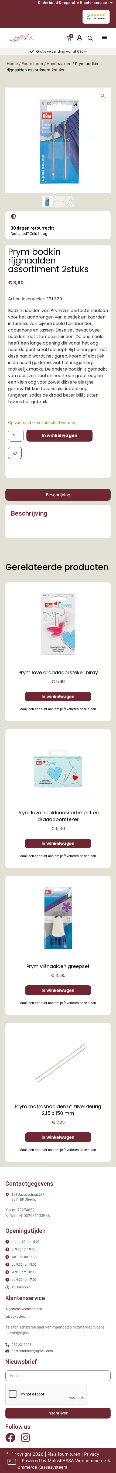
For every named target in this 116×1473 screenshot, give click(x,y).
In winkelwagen (59, 435)
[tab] (58, 495)
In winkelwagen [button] (58, 696)
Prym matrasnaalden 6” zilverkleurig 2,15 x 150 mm (58, 1110)
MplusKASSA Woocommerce (77, 1460)
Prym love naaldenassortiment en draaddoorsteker (58, 816)
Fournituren (32, 63)
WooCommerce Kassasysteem (36, 1467)
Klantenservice (93, 3)
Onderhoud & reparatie (58, 3)
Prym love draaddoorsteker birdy (58, 672)
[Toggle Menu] (104, 37)
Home (12, 63)
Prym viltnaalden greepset (58, 966)
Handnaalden (59, 63)
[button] (96, 17)
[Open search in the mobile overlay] (90, 38)
